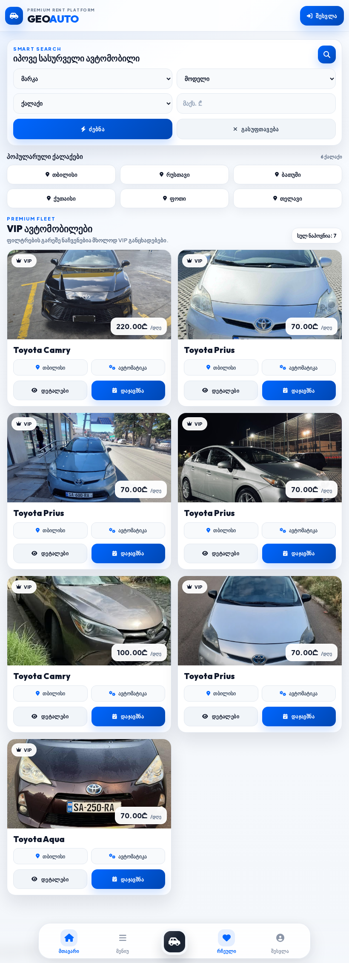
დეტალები (55, 390)
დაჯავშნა (132, 390)
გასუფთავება (260, 129)
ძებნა (97, 129)
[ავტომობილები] (174, 942)
